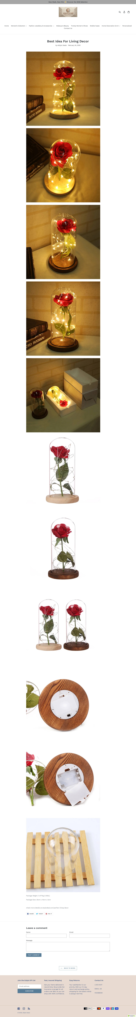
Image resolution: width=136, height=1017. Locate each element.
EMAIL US (98, 989)
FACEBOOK (99, 993)
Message (29, 940)
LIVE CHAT (98, 985)
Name (28, 932)
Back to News (69, 968)
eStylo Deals (26, 1012)
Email (71, 932)
